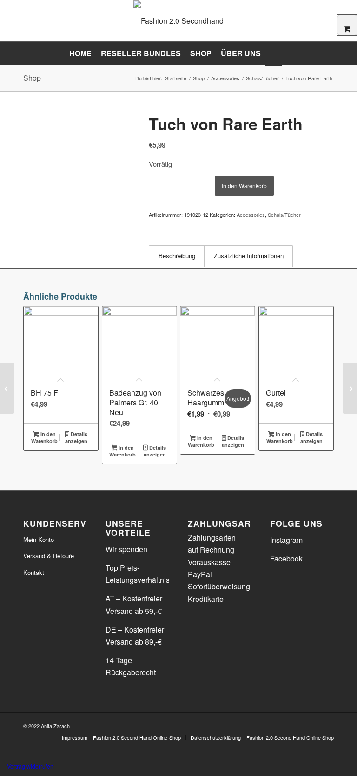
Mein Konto (38, 539)
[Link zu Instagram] (327, 724)
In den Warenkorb (244, 185)
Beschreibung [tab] (177, 255)
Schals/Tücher (284, 214)
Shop (32, 77)
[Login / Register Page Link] (273, 54)
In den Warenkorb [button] (44, 437)
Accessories (251, 214)
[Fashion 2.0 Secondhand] (178, 20)
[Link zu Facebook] (313, 724)
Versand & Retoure (48, 555)
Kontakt (33, 572)
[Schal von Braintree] (350, 388)
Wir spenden (126, 549)
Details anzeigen (76, 437)
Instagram (286, 540)
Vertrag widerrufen (30, 766)
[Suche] (287, 53)
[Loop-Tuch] (7, 388)
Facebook (286, 558)
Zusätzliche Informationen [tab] (249, 255)
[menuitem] (80, 53)
